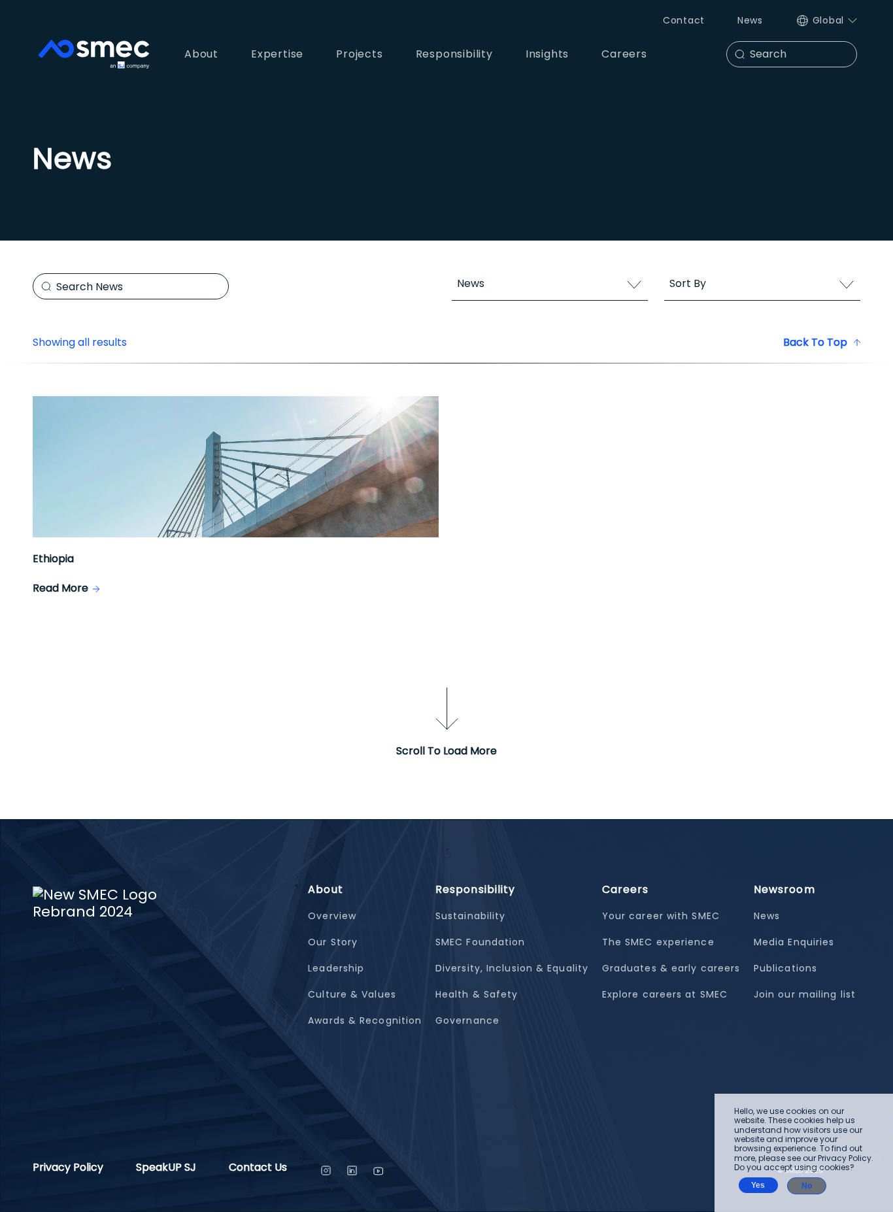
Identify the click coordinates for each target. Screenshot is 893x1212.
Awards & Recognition (365, 1020)
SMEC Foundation (480, 942)
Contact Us (258, 1168)
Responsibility (475, 889)
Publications (785, 968)
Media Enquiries (794, 942)
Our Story (333, 942)
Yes (758, 1185)
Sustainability (470, 915)
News (750, 20)
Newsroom (784, 889)
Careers (625, 889)
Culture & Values (352, 994)
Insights (547, 53)
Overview (332, 915)
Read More (60, 588)
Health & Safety (476, 994)
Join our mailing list (805, 994)
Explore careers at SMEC (665, 994)
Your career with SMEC (661, 915)
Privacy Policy (68, 1168)
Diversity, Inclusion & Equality (511, 968)
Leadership (336, 968)
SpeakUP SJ (166, 1168)
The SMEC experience (658, 942)
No (806, 1185)
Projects (359, 53)
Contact (684, 20)
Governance (467, 1020)
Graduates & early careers (671, 968)
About (325, 889)
